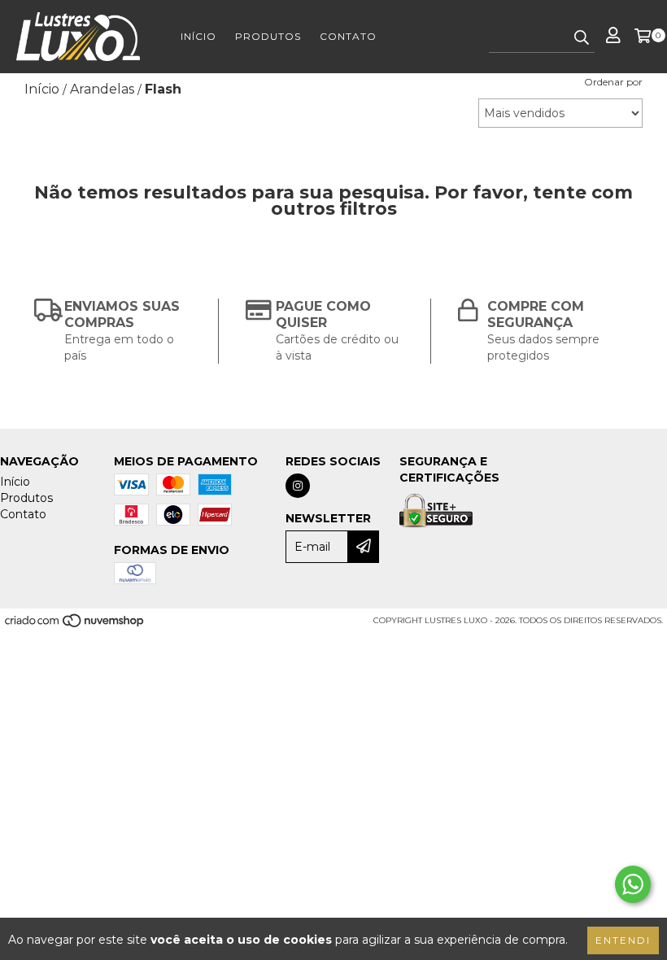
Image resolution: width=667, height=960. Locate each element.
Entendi (623, 940)
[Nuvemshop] (75, 625)
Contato (348, 36)
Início (198, 36)
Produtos (268, 36)
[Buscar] (582, 38)
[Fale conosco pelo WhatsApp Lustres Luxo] (633, 884)
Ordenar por (613, 82)
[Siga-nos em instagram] (298, 485)
